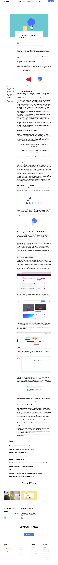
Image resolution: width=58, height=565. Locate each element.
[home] (6, 1)
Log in (40, 1)
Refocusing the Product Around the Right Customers (10, 99)
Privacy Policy (33, 553)
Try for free (51, 1)
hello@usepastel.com (8, 548)
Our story (32, 547)
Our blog (44, 547)
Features (19, 1)
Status (32, 549)
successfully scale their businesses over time (25, 257)
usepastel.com (40, 434)
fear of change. (41, 119)
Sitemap (32, 555)
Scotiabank (44, 111)
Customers (28, 1)
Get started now (29, 534)
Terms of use (33, 551)
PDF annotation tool (46, 551)
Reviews (33, 1)
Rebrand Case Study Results (10, 102)
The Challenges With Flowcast (10, 92)
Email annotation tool (46, 553)
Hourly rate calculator (46, 555)
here (20, 57)
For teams (21, 551)
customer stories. (46, 416)
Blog (36, 1)
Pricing (24, 1)
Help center (21, 555)
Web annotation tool (46, 549)
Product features (22, 549)
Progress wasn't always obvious (26, 94)
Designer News (42, 408)
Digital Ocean (41, 261)
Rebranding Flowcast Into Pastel (11, 95)
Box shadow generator (47, 559)
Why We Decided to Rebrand (10, 89)
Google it (40, 177)
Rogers (38, 111)
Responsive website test (47, 557)
